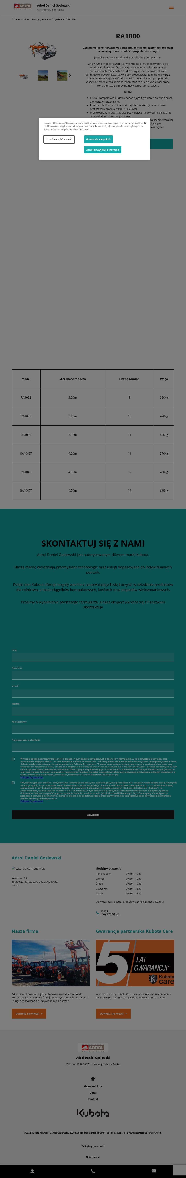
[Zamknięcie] (145, 123)
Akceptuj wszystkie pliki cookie (103, 149)
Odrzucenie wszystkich (98, 139)
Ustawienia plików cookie (59, 139)
